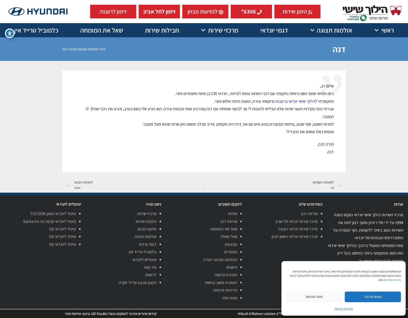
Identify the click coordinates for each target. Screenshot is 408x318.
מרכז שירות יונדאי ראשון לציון (295, 236)
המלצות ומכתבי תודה (84, 49)
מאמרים (230, 251)
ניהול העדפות (314, 296)
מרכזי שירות (223, 30)
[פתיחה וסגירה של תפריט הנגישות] (9, 33)
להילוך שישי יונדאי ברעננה (296, 101)
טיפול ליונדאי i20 (62, 236)
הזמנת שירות (146, 221)
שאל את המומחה (101, 30)
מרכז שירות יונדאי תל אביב (296, 221)
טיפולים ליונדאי (144, 259)
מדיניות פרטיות (225, 290)
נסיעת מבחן (147, 229)
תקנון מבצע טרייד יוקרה (138, 282)
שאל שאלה (228, 236)
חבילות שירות (162, 30)
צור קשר (150, 267)
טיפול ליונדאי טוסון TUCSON (53, 213)
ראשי (387, 30)
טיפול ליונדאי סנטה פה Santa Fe (49, 221)
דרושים (151, 274)
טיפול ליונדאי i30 (62, 244)
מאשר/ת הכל (373, 296)
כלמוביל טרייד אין (36, 30)
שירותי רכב (309, 213)
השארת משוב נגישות (221, 282)
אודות (232, 213)
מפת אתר (229, 298)
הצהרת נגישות (225, 274)
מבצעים (231, 244)
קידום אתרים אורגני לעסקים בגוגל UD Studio (124, 313)
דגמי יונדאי (274, 30)
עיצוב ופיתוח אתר (77, 313)
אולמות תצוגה (334, 30)
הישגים (231, 267)
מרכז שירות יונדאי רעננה (298, 229)
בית (103, 49)
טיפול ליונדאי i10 (62, 229)
